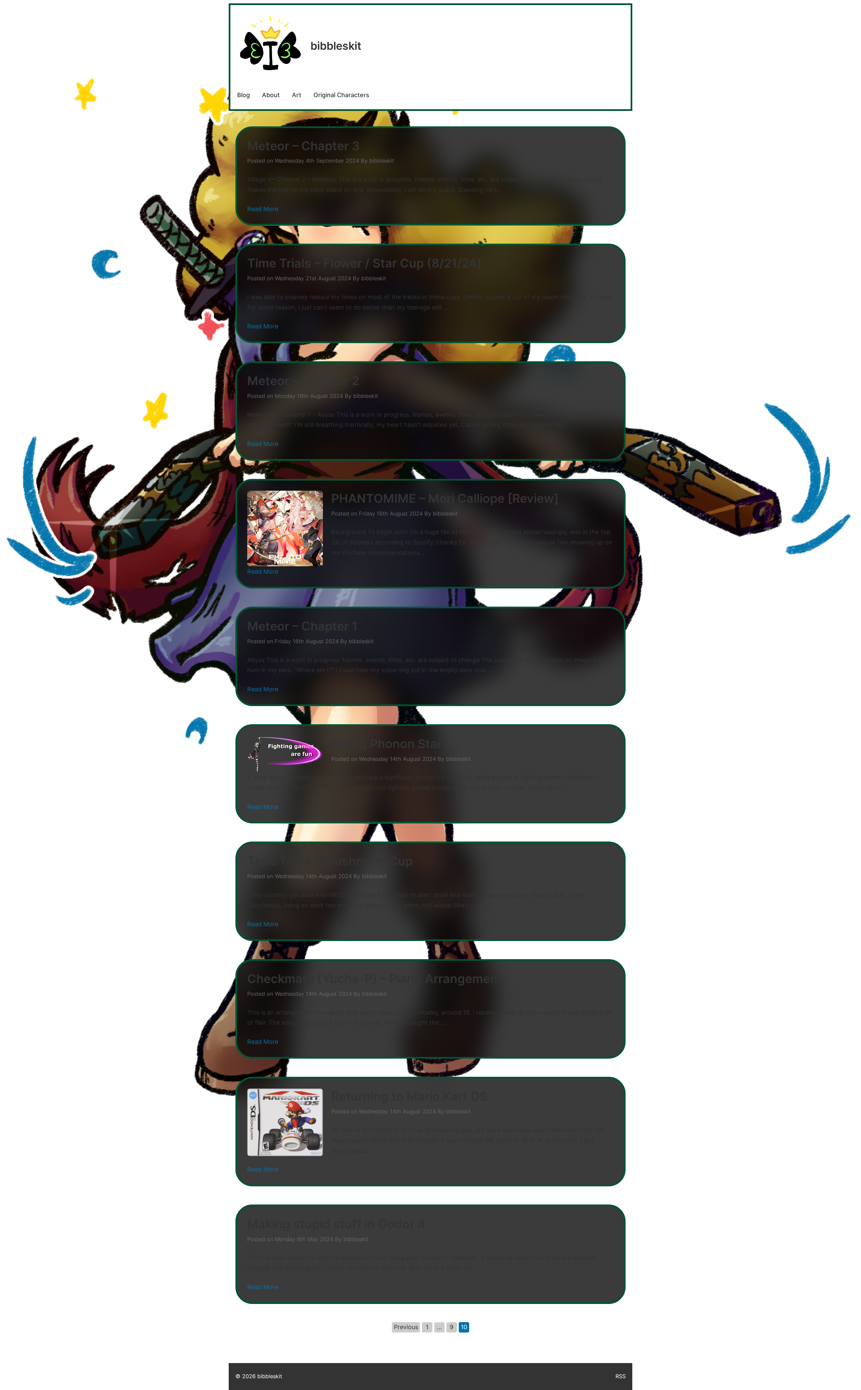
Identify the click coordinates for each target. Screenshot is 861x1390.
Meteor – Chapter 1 (302, 626)
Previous (406, 1327)
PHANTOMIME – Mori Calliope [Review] (445, 498)
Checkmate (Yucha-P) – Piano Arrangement (374, 978)
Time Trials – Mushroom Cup (330, 861)
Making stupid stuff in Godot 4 (336, 1224)
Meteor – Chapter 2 (303, 380)
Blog (243, 94)
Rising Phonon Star (386, 743)
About (271, 94)
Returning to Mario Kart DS (409, 1096)
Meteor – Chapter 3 (303, 145)
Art (296, 94)
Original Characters (341, 94)
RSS (620, 1376)
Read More (262, 208)
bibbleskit (335, 45)
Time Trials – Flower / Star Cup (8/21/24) (364, 263)
